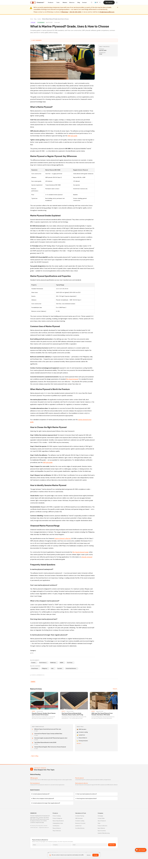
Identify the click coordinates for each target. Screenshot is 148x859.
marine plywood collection (63, 538)
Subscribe (112, 844)
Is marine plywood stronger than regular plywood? (46, 803)
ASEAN (62, 662)
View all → (115, 688)
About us (71, 2)
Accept (95, 855)
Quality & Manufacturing (104, 833)
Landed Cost (81, 735)
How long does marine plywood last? (87, 798)
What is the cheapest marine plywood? (43, 798)
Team (99, 823)
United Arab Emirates (71, 668)
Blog (79, 2)
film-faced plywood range (80, 552)
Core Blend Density (79, 828)
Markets (65, 2)
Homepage (100, 816)
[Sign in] (117, 2)
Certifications (56, 825)
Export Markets (101, 828)
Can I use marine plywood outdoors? (87, 794)
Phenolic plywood (79, 778)
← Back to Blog (34, 756)
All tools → (79, 743)
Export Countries (102, 830)
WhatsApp (64, 12)
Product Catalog (57, 816)
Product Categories (57, 818)
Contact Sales (101, 818)
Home (31, 19)
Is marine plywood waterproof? (41, 794)
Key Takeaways (36, 40)
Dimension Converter (80, 823)
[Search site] (91, 2)
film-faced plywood (72, 379)
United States (35, 668)
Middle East (53, 662)
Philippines (45, 668)
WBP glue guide (72, 136)
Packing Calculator (82, 740)
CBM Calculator (81, 729)
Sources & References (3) (37, 675)
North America (43, 662)
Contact (84, 2)
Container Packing (79, 816)
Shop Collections (57, 830)
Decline (88, 855)
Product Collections (102, 825)
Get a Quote (109, 2)
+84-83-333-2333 (75, 12)
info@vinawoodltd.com (106, 12)
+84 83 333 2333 (34, 827)
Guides (39, 19)
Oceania (34, 662)
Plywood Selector (82, 738)
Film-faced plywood (35, 783)
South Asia (70, 662)
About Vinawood (102, 820)
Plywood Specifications (58, 820)
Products (50, 2)
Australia (60, 668)
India (53, 668)
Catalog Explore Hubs (58, 823)
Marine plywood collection (81, 783)
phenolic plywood (86, 557)
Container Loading (82, 732)
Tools (57, 2)
